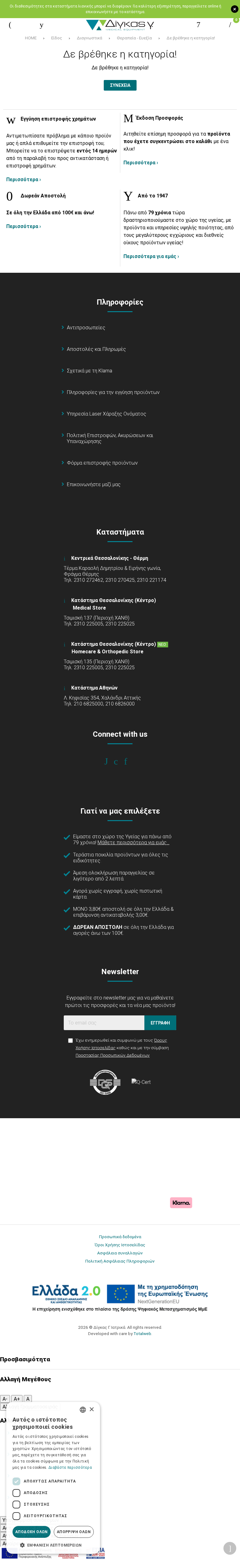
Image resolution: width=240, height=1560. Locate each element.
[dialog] (53, 1478)
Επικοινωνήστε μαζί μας (94, 484)
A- (5, 1399)
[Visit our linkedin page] (130, 761)
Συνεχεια (120, 85)
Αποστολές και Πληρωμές (96, 349)
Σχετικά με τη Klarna (89, 371)
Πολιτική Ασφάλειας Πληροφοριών (120, 1260)
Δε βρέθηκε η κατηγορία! (191, 37)
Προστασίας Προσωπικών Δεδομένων (113, 1055)
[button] (53, 1545)
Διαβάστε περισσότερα (70, 1467)
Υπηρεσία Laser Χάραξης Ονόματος (106, 414)
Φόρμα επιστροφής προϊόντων (102, 463)
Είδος (56, 37)
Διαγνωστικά (89, 37)
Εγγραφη (160, 1022)
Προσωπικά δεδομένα (120, 1236)
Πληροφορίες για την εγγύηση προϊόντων (113, 392)
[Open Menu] (10, 24)
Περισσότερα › (23, 179)
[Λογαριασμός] (198, 24)
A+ (17, 1399)
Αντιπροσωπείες (86, 328)
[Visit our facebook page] (110, 761)
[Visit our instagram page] (120, 761)
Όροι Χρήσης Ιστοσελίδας (120, 1244)
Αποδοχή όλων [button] (31, 1532)
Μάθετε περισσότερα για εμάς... (133, 842)
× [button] (91, 1409)
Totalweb (142, 1333)
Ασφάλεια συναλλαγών (120, 1252)
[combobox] (83, 1410)
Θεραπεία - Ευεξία (134, 37)
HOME (31, 37)
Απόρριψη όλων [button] (74, 1532)
